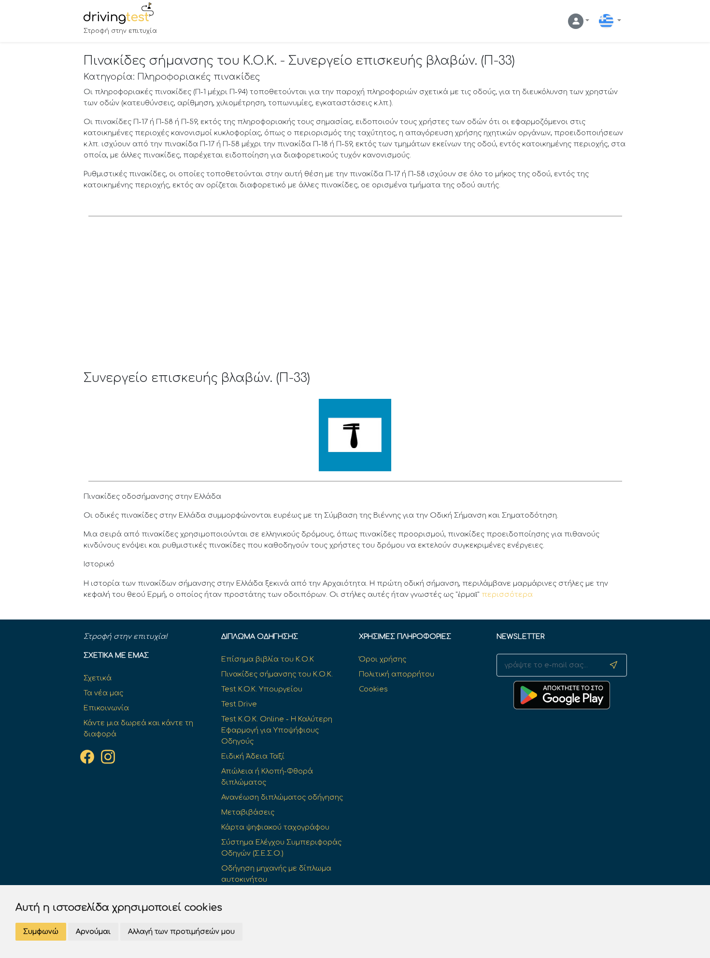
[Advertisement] (355, 298)
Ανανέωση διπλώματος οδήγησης (282, 797)
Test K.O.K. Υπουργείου (261, 689)
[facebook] (87, 757)
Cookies (373, 689)
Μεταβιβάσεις (247, 812)
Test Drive (239, 704)
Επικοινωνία (106, 708)
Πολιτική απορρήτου (396, 674)
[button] (578, 21)
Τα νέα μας (103, 693)
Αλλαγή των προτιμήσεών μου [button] (181, 931)
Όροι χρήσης (382, 659)
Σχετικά (98, 678)
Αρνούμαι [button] (93, 931)
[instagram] (108, 757)
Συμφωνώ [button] (40, 931)
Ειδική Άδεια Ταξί (252, 756)
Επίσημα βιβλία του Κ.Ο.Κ (267, 659)
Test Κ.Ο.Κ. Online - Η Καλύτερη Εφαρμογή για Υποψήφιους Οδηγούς (276, 730)
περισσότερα (507, 594)
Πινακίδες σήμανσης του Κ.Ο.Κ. (277, 674)
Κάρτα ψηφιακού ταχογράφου (275, 827)
